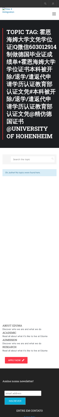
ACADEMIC (9, 332)
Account (52, 3)
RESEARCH (9, 347)
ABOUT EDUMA (12, 325)
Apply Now (14, 360)
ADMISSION (9, 340)
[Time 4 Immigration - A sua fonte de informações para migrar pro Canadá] (13, 10)
